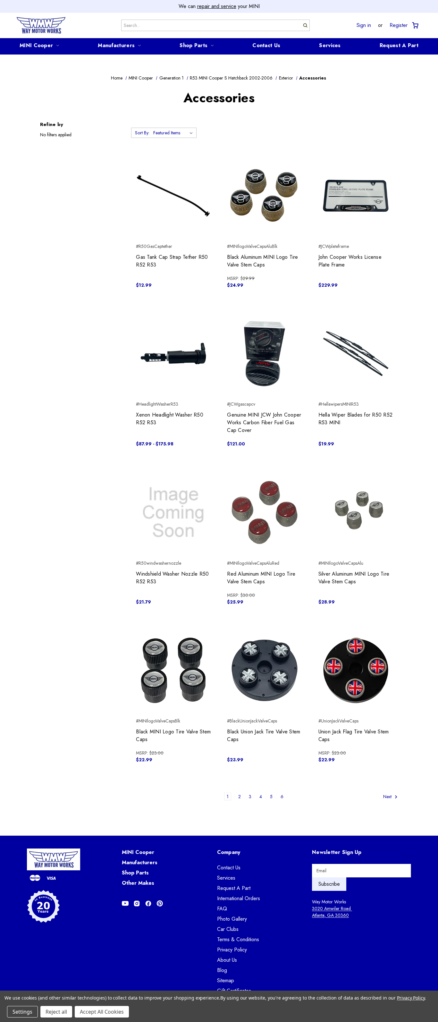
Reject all (56, 1011)
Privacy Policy (232, 949)
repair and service (216, 6)
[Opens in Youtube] (125, 903)
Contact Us (266, 45)
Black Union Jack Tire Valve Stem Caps (263, 735)
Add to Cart (173, 207)
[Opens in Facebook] (148, 903)
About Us (227, 960)
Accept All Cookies (102, 1011)
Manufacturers (116, 45)
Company (228, 852)
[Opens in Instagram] (136, 903)
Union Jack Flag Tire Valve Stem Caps (353, 735)
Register (399, 25)
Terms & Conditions (238, 939)
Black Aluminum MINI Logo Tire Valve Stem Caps (262, 260)
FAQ (222, 908)
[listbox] (174, 133)
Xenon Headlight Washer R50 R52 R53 (169, 418)
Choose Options (173, 365)
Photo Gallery (232, 919)
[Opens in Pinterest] (159, 903)
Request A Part (399, 45)
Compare (171, 196)
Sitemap (225, 980)
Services (330, 45)
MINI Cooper (36, 45)
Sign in (364, 25)
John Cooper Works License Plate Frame (350, 260)
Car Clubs (228, 929)
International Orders (238, 898)
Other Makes (138, 883)
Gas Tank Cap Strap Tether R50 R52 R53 (172, 260)
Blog (222, 970)
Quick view (173, 184)
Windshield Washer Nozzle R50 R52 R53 (172, 577)
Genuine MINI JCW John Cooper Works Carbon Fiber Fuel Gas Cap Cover (264, 422)
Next (388, 796)
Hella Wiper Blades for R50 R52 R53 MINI (355, 418)
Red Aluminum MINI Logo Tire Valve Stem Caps (261, 577)
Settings (22, 1011)
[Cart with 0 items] (415, 25)
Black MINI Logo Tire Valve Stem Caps (173, 735)
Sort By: (142, 133)
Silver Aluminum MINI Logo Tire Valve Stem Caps (354, 577)
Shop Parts (193, 45)
